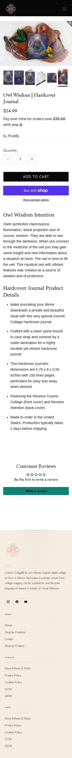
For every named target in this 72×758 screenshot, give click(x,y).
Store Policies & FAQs (18, 668)
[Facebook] (17, 601)
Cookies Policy (13, 682)
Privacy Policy (13, 675)
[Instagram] (8, 601)
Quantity (10, 150)
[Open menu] (64, 8)
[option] (36, 43)
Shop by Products (15, 632)
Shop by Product (14, 646)
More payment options (36, 200)
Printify (13, 136)
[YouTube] (25, 601)
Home (8, 625)
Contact (9, 639)
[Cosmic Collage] (11, 9)
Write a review (36, 491)
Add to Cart (36, 176)
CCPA (8, 689)
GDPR (8, 696)
